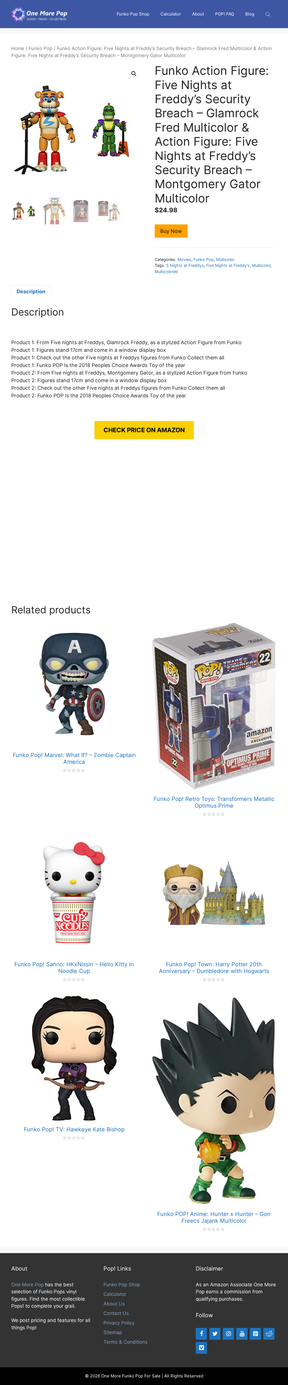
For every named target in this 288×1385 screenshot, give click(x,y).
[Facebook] (201, 1334)
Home (17, 48)
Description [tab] (31, 291)
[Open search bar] (268, 14)
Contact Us (116, 1313)
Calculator (171, 14)
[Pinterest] (255, 1334)
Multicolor (225, 259)
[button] (134, 74)
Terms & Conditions (126, 1342)
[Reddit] (268, 1334)
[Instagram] (228, 1334)
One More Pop (27, 1284)
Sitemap (113, 1332)
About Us (114, 1304)
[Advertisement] (144, 527)
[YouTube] (242, 1334)
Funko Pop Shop (133, 14)
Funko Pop (40, 48)
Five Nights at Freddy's (228, 265)
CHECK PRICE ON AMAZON (144, 430)
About (198, 14)
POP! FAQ (224, 14)
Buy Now (171, 231)
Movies (184, 259)
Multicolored (166, 271)
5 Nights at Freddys (185, 265)
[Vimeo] (201, 1348)
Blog (249, 14)
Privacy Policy (119, 1323)
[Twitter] (214, 1334)
